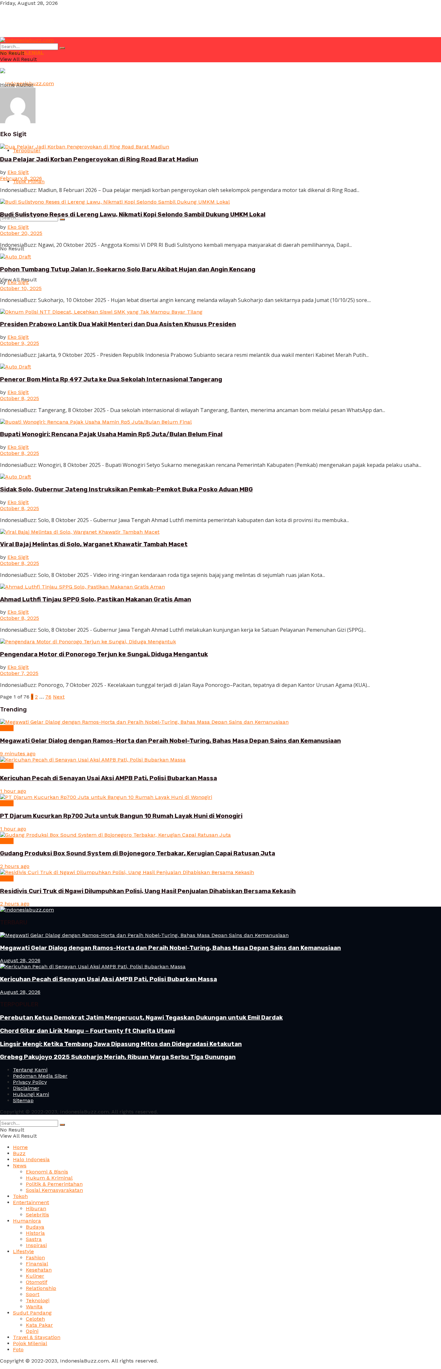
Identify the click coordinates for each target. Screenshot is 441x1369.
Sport (32, 1294)
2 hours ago (14, 866)
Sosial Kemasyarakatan (54, 1190)
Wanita (34, 1307)
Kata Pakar (39, 1325)
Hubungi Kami (31, 1094)
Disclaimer (26, 1088)
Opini (32, 1331)
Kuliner (35, 1276)
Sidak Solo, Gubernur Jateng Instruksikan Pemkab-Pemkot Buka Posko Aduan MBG (126, 489)
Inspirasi (36, 1245)
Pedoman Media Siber (40, 1076)
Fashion (35, 1257)
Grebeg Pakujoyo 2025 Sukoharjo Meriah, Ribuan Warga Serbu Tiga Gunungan (118, 1057)
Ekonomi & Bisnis (47, 1172)
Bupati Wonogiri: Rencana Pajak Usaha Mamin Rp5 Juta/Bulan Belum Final (111, 434)
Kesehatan (39, 1270)
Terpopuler (27, 150)
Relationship (41, 1288)
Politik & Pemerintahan (54, 1184)
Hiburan (36, 1208)
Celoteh (35, 1319)
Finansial (37, 1264)
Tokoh (20, 1196)
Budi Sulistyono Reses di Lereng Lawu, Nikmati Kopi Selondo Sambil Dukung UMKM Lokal (132, 214)
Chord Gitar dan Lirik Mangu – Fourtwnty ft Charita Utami (87, 1030)
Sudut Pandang (32, 1313)
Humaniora (27, 1221)
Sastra (34, 1239)
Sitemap (23, 1100)
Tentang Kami (30, 1070)
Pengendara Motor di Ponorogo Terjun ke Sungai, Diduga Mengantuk (104, 654)
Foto (18, 1349)
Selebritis (37, 1215)
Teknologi (37, 1300)
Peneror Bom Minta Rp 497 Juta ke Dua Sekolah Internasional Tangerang (111, 379)
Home (7, 85)
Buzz (19, 1153)
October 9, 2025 (19, 343)
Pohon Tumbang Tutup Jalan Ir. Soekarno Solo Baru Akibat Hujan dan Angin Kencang (127, 269)
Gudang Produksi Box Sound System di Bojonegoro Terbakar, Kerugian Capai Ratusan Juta (137, 853)
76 (48, 697)
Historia (35, 1233)
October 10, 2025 (21, 288)
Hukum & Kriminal (49, 1178)
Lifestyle (23, 1251)
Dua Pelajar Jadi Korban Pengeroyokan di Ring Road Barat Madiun (99, 159)
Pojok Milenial (30, 1343)
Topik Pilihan (29, 181)
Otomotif (36, 1282)
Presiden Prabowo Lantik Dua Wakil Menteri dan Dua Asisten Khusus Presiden (118, 324)
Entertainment (31, 1202)
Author (25, 85)
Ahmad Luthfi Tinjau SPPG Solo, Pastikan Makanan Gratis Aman (95, 599)
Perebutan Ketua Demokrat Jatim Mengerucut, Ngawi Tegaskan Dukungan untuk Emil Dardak (141, 1017)
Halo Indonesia (31, 1159)
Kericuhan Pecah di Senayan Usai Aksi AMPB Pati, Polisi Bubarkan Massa (108, 778)
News (7, 728)
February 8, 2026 (21, 178)
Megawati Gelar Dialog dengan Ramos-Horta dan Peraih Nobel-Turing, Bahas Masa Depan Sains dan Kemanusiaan (170, 740)
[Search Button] (62, 219)
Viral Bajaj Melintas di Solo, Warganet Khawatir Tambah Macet (94, 544)
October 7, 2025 (19, 673)
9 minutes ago (18, 753)
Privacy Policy (30, 1082)
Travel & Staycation (36, 1337)
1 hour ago (13, 791)
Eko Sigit (18, 172)
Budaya (35, 1227)
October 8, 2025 (19, 398)
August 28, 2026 (20, 960)
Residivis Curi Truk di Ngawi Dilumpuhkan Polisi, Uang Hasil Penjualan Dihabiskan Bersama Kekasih (148, 891)
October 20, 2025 (21, 233)
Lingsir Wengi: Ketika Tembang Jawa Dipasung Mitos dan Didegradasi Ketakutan (121, 1044)
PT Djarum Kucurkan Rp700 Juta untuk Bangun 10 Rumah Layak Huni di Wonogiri (121, 816)
